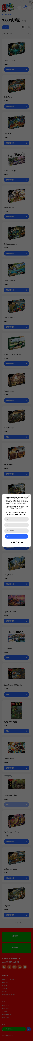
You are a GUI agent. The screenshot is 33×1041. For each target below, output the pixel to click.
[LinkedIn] (19, 542)
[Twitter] (11, 542)
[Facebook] (14, 542)
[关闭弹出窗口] (29, 496)
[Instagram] (16, 542)
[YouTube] (22, 542)
